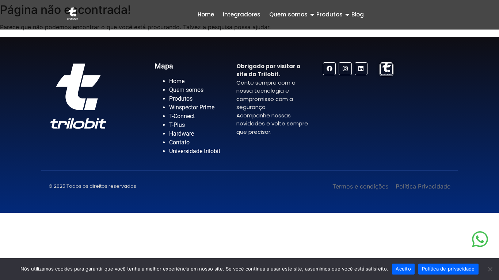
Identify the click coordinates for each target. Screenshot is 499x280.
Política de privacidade (448, 269)
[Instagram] (345, 68)
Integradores (241, 14)
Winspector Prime (191, 107)
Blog (357, 14)
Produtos (329, 14)
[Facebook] (329, 68)
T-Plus (177, 124)
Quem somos (288, 14)
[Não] (490, 269)
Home (206, 14)
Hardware (181, 133)
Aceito (403, 269)
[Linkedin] (361, 68)
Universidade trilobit (194, 151)
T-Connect (182, 116)
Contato (179, 142)
